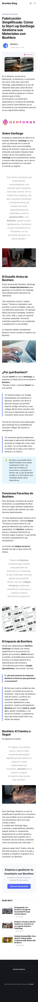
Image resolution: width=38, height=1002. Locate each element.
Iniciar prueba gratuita (19, 886)
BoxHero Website (19, 969)
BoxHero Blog (9, 3)
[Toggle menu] (34, 3)
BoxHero (14, 44)
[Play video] (19, 257)
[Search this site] (30, 3)
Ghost (31, 984)
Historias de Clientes (10, 14)
